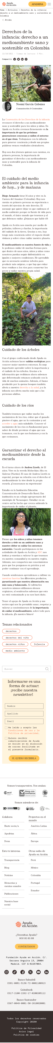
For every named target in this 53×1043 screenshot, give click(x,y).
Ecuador (35, 890)
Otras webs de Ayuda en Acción (38, 852)
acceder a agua (10, 423)
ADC (39, 552)
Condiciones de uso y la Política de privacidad (24, 732)
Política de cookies (26, 1035)
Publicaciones (11, 893)
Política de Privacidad (26, 1028)
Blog (6, 867)
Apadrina (9, 833)
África (34, 833)
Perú (33, 860)
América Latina (39, 826)
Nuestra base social (11, 903)
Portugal (35, 883)
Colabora (7, 817)
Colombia (36, 875)
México (34, 867)
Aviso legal (26, 1032)
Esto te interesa (11, 851)
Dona (7, 841)
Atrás (8, 19)
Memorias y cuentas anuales (12, 884)
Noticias (8, 875)
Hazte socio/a (11, 826)
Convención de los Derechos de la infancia (27, 119)
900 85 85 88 (26, 938)
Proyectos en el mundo (37, 818)
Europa (34, 841)
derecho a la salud (29, 387)
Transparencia (11, 860)
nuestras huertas (11, 578)
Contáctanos (26, 946)
